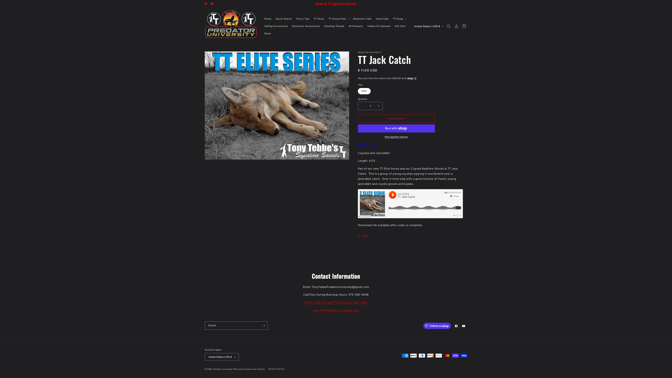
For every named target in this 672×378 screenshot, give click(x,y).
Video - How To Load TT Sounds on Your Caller (336, 302)
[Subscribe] (264, 325)
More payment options (396, 137)
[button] (339, 19)
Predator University (222, 369)
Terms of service (276, 369)
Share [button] (364, 235)
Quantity (362, 99)
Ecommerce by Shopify (253, 369)
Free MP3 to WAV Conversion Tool (336, 310)
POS (235, 369)
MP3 (364, 91)
